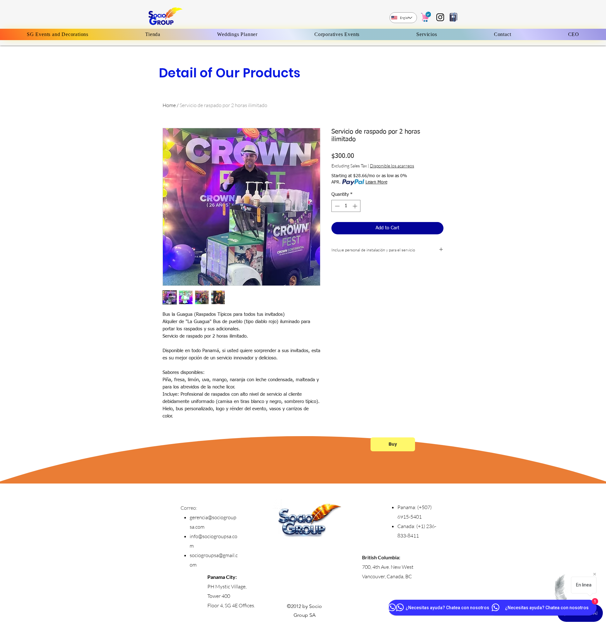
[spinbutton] (346, 206)
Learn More (376, 182)
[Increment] (355, 206)
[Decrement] (336, 206)
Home (169, 105)
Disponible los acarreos (392, 165)
